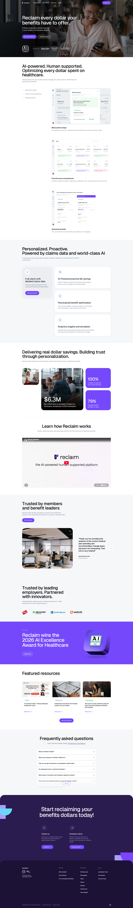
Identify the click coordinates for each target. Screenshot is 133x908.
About (59, 2)
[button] (22, 548)
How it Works (46, 2)
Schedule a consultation (76, 743)
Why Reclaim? (37, 2)
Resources (53, 2)
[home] (25, 3)
